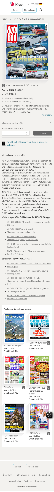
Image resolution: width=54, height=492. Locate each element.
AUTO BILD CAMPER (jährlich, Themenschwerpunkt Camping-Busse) (27, 272)
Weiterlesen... (47, 114)
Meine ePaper (29, 10)
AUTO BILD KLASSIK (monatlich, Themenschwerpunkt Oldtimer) (28, 223)
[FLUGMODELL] (14, 328)
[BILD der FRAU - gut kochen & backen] (39, 370)
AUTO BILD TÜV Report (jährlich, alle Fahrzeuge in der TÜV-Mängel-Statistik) (28, 290)
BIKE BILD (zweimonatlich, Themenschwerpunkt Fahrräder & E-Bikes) (26, 253)
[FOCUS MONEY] (39, 326)
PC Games (11, 435)
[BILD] (14, 369)
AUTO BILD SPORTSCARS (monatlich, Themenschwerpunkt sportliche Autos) (22, 238)
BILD (9, 387)
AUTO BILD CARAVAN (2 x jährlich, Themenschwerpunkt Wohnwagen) (29, 265)
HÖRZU (34, 433)
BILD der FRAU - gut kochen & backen (37, 390)
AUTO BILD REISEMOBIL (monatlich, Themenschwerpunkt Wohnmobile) (21, 231)
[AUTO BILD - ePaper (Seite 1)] (27, 51)
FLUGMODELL (12, 345)
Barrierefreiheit (14, 480)
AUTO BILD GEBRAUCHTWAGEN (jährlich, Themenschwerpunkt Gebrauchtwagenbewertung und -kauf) (29, 281)
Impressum (40, 480)
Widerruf (28, 480)
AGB (34, 474)
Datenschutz (44, 474)
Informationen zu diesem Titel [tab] (12, 123)
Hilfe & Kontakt (22, 474)
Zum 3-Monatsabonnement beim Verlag (17, 98)
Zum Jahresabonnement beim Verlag (16, 101)
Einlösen (43, 133)
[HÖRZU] (39, 417)
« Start (4, 18)
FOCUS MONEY (38, 342)
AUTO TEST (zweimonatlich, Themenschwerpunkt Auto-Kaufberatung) (29, 245)
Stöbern (16, 10)
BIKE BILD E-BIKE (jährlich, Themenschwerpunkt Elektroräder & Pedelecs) (26, 297)
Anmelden (34, 3)
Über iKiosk (8, 474)
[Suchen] (40, 10)
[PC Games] (14, 418)
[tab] (27, 128)
